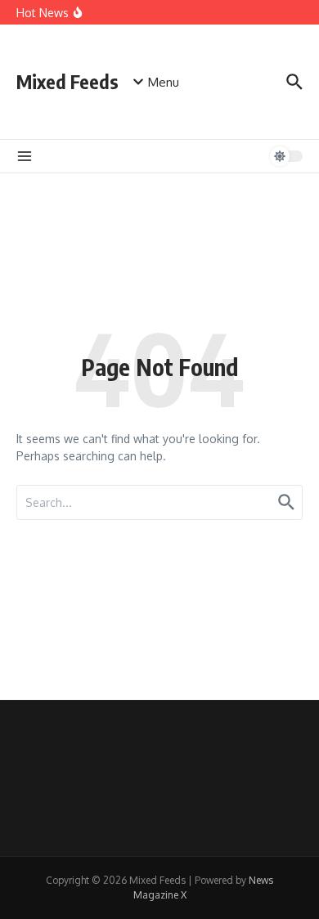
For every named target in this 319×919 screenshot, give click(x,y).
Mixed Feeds (67, 81)
